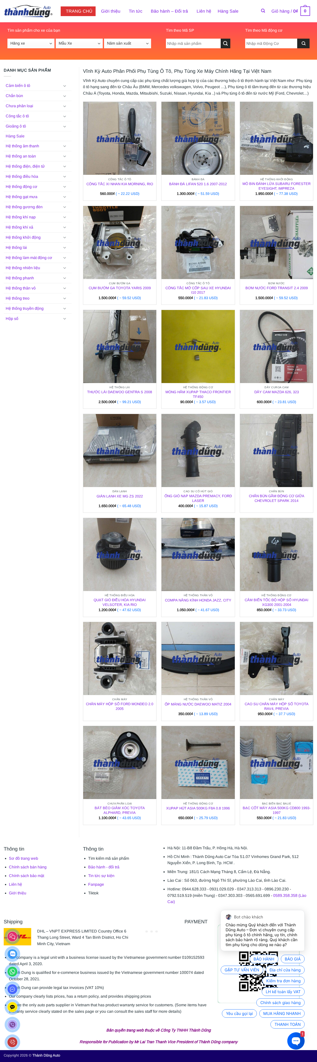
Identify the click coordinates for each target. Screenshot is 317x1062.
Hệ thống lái (16, 247)
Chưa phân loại (19, 106)
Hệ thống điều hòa (22, 176)
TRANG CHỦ (79, 11)
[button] (263, 10)
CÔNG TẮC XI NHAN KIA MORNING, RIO (119, 184)
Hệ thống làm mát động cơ (29, 258)
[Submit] (303, 43)
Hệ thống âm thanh (22, 146)
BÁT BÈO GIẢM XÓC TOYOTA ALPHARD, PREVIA (120, 810)
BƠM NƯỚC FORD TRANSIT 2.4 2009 (276, 288)
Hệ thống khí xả (19, 227)
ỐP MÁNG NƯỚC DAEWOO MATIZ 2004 (198, 704)
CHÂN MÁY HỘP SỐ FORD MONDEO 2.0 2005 (119, 706)
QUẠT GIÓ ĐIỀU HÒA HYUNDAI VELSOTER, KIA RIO (120, 602)
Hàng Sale (228, 11)
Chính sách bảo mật (26, 876)
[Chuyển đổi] (65, 86)
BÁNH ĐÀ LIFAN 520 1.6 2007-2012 (198, 184)
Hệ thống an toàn (21, 156)
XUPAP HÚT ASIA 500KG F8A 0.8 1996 (198, 808)
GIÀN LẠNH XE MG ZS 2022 (120, 496)
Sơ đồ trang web (23, 858)
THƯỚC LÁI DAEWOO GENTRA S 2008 (119, 392)
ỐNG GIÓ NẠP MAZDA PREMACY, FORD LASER (198, 498)
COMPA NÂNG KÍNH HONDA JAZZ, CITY (198, 600)
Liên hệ (204, 11)
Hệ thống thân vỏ (21, 288)
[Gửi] (225, 43)
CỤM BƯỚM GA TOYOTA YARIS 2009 (120, 288)
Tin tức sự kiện (101, 876)
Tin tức (135, 11)
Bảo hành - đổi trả (103, 867)
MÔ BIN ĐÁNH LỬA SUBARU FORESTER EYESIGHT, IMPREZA (276, 186)
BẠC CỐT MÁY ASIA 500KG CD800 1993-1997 (277, 810)
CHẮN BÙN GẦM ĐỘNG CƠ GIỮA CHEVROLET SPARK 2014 (276, 498)
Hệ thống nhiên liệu (23, 268)
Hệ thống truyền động (25, 308)
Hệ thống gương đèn (24, 207)
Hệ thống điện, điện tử (25, 166)
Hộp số (12, 318)
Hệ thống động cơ (21, 186)
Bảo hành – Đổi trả (169, 11)
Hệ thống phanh (20, 278)
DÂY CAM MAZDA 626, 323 (276, 392)
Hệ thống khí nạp (21, 217)
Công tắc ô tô (17, 116)
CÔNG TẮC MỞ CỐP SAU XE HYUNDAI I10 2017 (198, 290)
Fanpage (96, 884)
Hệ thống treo (17, 298)
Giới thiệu (110, 11)
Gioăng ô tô (16, 126)
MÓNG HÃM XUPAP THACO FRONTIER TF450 (198, 394)
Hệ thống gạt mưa (21, 197)
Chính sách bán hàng (28, 867)
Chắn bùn (14, 96)
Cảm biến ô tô (18, 85)
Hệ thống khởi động (23, 237)
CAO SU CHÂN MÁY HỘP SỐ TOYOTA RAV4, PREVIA (277, 706)
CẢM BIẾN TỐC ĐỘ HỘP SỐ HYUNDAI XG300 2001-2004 (276, 602)
